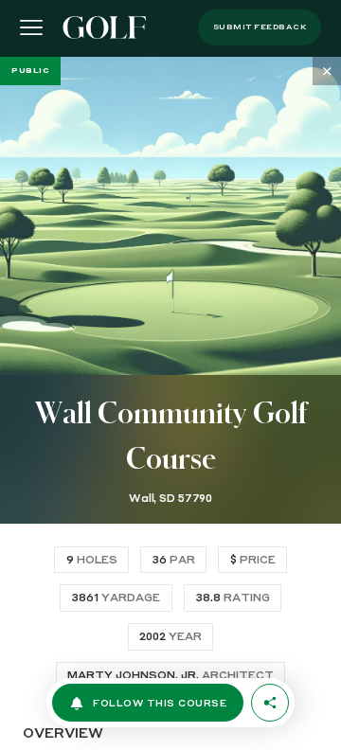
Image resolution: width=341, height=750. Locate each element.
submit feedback (260, 27)
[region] (170, 403)
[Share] (270, 703)
